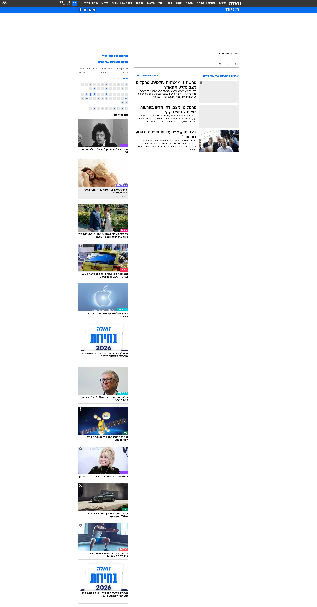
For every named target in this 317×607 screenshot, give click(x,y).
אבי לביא (224, 53)
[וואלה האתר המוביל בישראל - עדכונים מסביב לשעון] (235, 3)
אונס (101, 68)
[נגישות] (4, 3)
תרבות (189, 3)
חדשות (223, 3)
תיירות (139, 3)
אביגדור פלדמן (111, 68)
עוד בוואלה (121, 115)
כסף (169, 3)
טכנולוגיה (127, 3)
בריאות (151, 3)
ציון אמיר (89, 68)
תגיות (236, 53)
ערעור (103, 72)
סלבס (179, 3)
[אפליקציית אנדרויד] (94, 10)
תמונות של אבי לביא (115, 56)
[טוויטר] (85, 10)
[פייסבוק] (80, 10)
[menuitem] (221, 3)
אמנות (81, 68)
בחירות (200, 3)
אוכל (160, 3)
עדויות (125, 72)
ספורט (211, 3)
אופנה (115, 3)
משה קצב (123, 68)
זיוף (96, 68)
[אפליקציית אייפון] (90, 10)
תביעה (81, 72)
